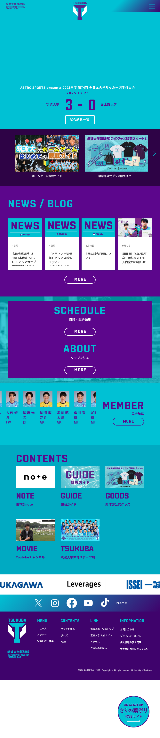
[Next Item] (154, 153)
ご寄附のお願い (98, 648)
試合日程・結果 (45, 641)
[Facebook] (72, 603)
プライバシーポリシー (132, 636)
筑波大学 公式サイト (101, 635)
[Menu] (152, 6)
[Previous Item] (6, 153)
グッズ (64, 635)
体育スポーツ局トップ (102, 629)
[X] (38, 603)
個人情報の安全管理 (130, 642)
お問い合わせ (127, 629)
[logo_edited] (121, 603)
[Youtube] (88, 603)
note (63, 642)
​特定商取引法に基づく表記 (134, 649)
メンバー (42, 635)
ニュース (42, 628)
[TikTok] (105, 603)
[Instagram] (55, 603)
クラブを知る (68, 629)
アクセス (95, 642)
